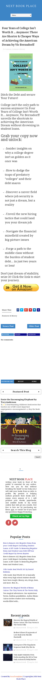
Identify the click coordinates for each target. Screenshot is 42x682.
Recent (21, 381)
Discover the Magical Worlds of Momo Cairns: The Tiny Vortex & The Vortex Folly (26, 622)
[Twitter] (15, 523)
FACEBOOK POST (8, 381)
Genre (34, 381)
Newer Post (8, 326)
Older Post (34, 326)
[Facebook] (8, 523)
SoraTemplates (16, 676)
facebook (32, 334)
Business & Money (18, 49)
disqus (17, 334)
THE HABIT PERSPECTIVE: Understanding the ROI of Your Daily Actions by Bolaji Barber (25, 657)
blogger (5, 334)
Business (8, 49)
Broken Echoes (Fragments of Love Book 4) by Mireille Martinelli (25, 635)
